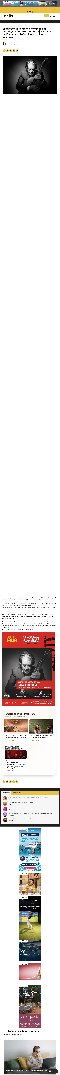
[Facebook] (30, 12)
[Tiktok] (33, 12)
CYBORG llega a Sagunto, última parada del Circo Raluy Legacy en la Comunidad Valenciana (30, 813)
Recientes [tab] (6, 792)
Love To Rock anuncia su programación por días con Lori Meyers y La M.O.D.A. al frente (29, 808)
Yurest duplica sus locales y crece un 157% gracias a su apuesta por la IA (25, 818)
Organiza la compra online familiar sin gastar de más (27, 1070)
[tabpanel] (30, 809)
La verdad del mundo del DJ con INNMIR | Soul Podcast (21, 802)
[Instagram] (27, 12)
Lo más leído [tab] (17, 792)
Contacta (55, 8)
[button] (50, 16)
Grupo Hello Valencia (32, 8)
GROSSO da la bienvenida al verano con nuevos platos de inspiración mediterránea (28, 797)
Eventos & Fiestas (45, 8)
